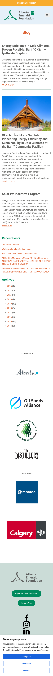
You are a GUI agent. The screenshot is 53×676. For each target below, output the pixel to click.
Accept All (26, 656)
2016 (9, 317)
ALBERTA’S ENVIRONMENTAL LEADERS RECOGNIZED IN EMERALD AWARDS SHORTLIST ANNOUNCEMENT (26, 270)
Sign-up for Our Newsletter (26, 593)
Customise (26, 663)
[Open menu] (47, 15)
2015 (9, 321)
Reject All (26, 670)
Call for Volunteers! (10, 244)
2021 (9, 295)
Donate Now (26, 603)
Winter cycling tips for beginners (16, 249)
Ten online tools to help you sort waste (19, 253)
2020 (9, 299)
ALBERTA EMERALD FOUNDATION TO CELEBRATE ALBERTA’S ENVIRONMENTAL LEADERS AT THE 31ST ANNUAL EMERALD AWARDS (26, 261)
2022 (9, 290)
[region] (26, 655)
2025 (9, 286)
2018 (9, 308)
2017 (9, 312)
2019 (9, 304)
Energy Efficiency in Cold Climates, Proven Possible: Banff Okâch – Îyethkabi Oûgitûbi (26, 49)
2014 (9, 326)
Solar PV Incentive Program (21, 194)
